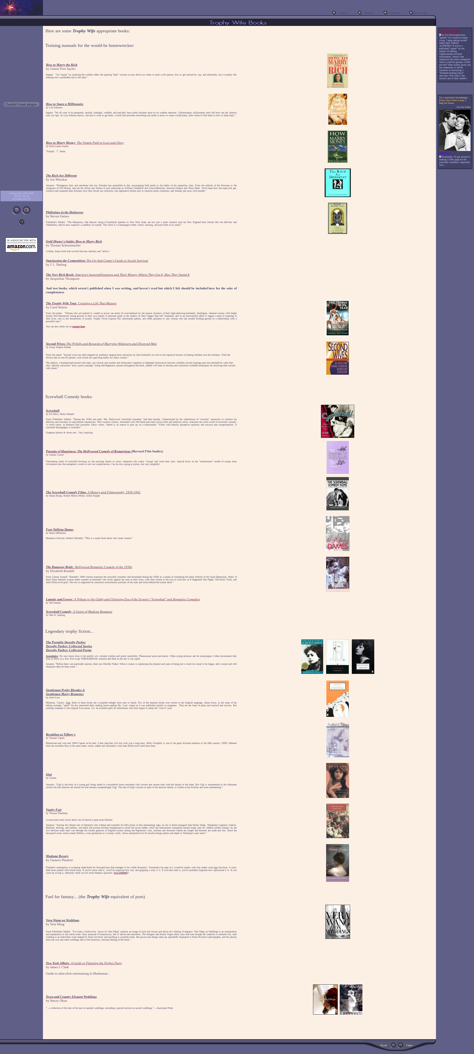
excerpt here (78, 326)
